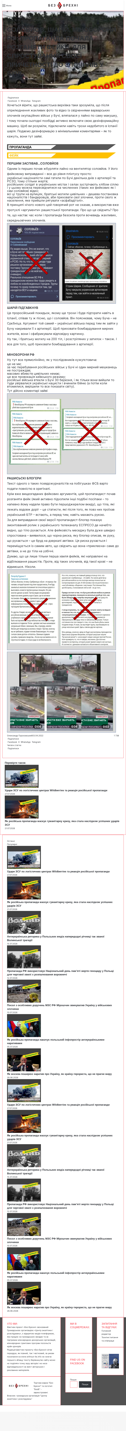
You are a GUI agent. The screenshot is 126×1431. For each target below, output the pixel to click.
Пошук (73, 1379)
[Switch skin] (20, 6)
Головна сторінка (17, 17)
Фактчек (29, 23)
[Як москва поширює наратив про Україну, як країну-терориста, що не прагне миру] (24, 1070)
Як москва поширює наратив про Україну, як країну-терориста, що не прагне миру (59, 1074)
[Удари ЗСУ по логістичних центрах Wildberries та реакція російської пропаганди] (22, 787)
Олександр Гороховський (19, 79)
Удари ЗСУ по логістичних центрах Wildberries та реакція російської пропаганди (56, 790)
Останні (11, 841)
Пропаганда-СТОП (38, 17)
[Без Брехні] (63, 5)
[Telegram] (9, 751)
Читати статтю (14, 745)
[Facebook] (7, 751)
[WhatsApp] (8, 751)
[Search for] (15, 6)
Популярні (12, 844)
